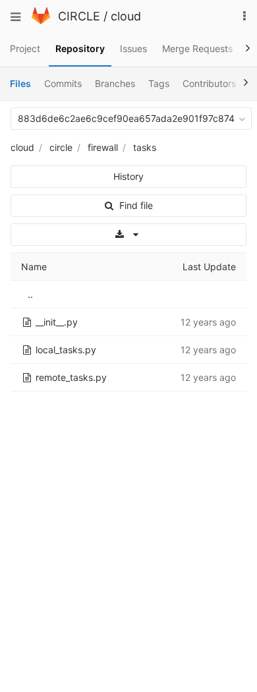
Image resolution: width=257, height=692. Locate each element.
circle (60, 147)
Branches (115, 83)
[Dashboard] (41, 21)
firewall (103, 147)
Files (20, 83)
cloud (126, 16)
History (128, 176)
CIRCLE (79, 16)
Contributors (209, 83)
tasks (144, 147)
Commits (63, 83)
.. (30, 294)
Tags (158, 83)
